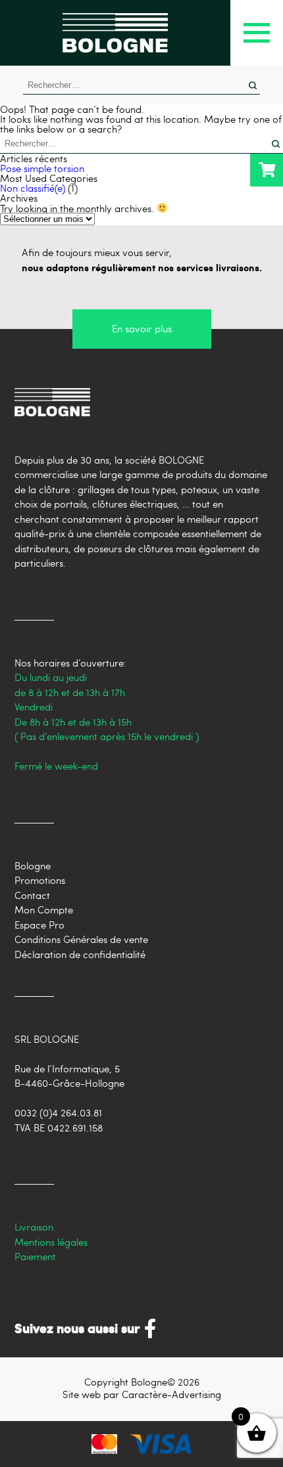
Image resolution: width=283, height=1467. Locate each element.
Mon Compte (43, 909)
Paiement (35, 1256)
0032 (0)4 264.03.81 (58, 1112)
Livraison (33, 1226)
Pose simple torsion (42, 168)
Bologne (32, 865)
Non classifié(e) (32, 187)
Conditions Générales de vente (81, 939)
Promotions (39, 880)
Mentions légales (51, 1241)
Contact (32, 895)
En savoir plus (142, 328)
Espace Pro (39, 924)
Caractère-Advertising (171, 1394)
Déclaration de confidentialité (79, 954)
